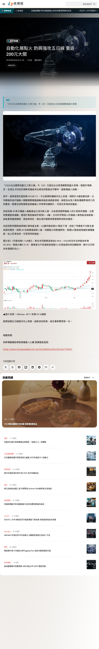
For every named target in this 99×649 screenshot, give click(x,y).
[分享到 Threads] (12, 367)
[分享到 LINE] (26, 367)
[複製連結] (52, 367)
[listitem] (49, 440)
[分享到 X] (6, 367)
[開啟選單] (4, 4)
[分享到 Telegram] (39, 367)
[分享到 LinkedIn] (32, 367)
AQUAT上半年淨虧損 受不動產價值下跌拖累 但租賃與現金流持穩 (65, 11)
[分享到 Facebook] (19, 367)
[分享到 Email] (46, 367)
